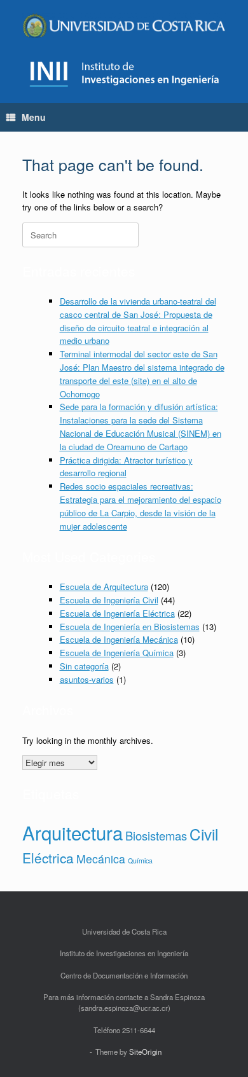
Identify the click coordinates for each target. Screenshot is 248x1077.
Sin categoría (84, 666)
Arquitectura (72, 832)
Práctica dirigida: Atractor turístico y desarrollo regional (126, 466)
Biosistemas (156, 835)
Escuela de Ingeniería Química (117, 653)
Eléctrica (48, 857)
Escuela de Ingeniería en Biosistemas (130, 627)
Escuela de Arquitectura (104, 586)
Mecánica (100, 859)
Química (140, 860)
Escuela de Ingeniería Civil (109, 600)
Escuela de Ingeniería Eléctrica (117, 613)
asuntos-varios (87, 679)
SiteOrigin (145, 1051)
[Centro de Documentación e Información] (124, 25)
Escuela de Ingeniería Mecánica (119, 639)
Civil (203, 834)
